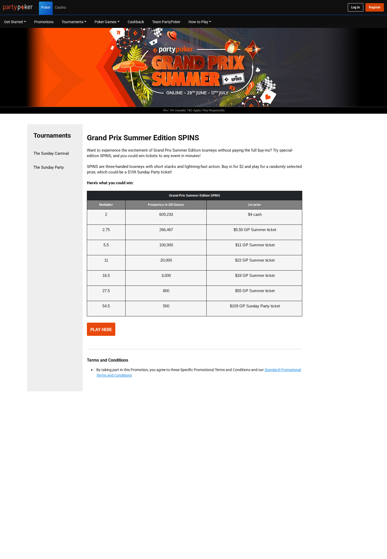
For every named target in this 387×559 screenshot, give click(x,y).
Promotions (43, 21)
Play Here (101, 329)
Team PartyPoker (166, 21)
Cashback (136, 21)
